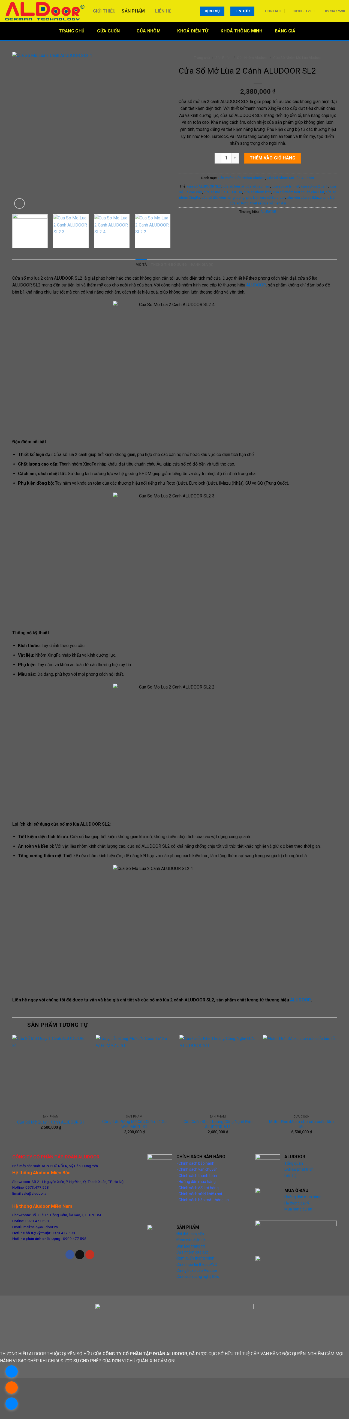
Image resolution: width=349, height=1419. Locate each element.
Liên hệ (163, 11)
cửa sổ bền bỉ (233, 186)
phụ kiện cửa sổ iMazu (304, 197)
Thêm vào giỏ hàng (272, 158)
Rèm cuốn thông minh (195, 1258)
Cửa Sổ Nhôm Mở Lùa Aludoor (297, 57)
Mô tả (141, 264)
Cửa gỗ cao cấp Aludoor (196, 1270)
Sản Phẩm (133, 11)
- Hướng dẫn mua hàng (196, 1181)
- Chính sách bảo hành (195, 1163)
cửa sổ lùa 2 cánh (314, 186)
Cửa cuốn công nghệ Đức (197, 1276)
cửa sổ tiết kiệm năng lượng (223, 197)
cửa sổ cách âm (257, 186)
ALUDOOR (268, 212)
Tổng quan (293, 1163)
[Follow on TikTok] (79, 1254)
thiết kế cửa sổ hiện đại (268, 203)
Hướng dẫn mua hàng (302, 1197)
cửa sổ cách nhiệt (285, 186)
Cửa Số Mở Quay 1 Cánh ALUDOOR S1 (50, 1122)
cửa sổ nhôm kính (257, 192)
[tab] (141, 264)
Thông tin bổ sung (168, 264)
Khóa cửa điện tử (190, 1240)
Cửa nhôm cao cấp (192, 1252)
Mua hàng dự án (298, 1209)
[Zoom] (19, 203)
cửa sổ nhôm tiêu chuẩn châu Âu (298, 192)
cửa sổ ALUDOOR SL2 (204, 186)
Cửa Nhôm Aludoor (252, 57)
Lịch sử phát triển (299, 1169)
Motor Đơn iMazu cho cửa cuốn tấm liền (301, 1124)
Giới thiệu (104, 11)
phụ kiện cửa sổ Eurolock (265, 197)
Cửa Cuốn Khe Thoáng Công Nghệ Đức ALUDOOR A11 (217, 1124)
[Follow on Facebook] (69, 1254)
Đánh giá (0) (202, 264)
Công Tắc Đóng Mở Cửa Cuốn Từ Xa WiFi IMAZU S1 (134, 1124)
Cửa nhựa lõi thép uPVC (196, 1264)
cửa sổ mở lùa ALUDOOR (223, 192)
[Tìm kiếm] (343, 31)
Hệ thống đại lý (296, 1203)
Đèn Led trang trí (190, 1246)
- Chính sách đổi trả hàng (197, 1188)
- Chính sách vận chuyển (197, 1169)
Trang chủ (202, 57)
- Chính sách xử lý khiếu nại (199, 1194)
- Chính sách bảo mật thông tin (202, 1200)
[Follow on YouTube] (89, 1254)
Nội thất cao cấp (190, 1234)
